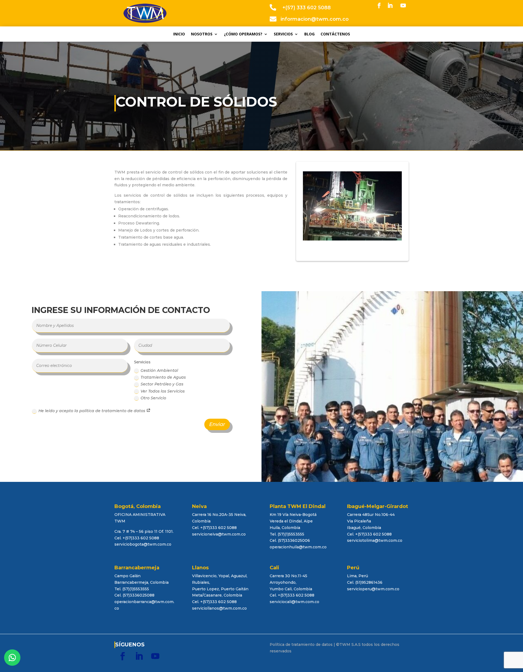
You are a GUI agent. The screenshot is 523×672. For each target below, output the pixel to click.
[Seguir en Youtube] (403, 5)
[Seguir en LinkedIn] (390, 5)
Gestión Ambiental (159, 370)
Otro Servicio (153, 398)
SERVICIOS (283, 34)
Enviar (217, 424)
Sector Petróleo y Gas (162, 384)
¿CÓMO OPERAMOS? (243, 34)
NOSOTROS (201, 34)
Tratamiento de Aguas (163, 377)
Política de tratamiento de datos (301, 644)
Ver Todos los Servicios (163, 391)
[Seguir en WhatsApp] (12, 657)
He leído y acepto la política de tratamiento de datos (92, 410)
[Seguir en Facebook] (379, 5)
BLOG (309, 34)
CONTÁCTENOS (335, 34)
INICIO (179, 34)
